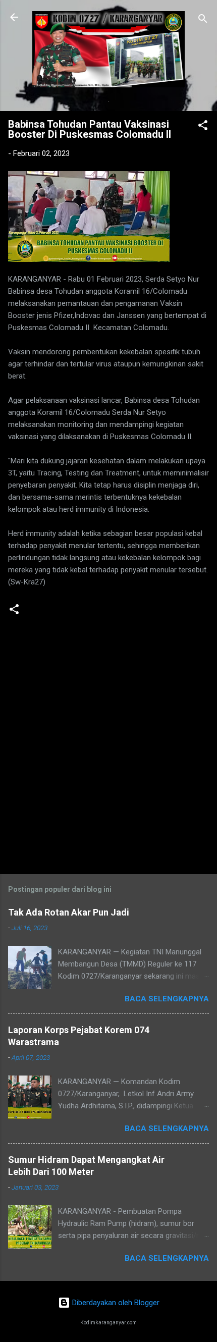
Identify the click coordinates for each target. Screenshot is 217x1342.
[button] (203, 127)
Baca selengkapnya (167, 998)
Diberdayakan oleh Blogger (114, 1302)
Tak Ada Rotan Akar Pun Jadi (68, 912)
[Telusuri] (203, 20)
